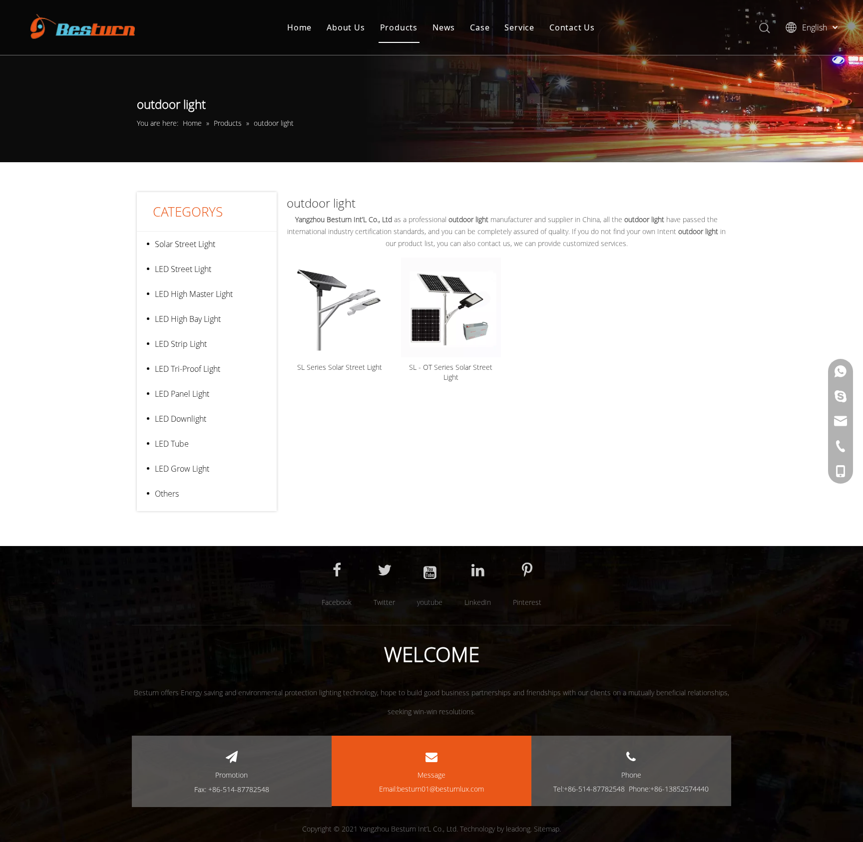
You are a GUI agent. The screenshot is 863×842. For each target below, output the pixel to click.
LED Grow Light (182, 468)
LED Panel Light (182, 393)
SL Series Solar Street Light (339, 367)
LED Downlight (180, 418)
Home (299, 27)
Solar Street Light (185, 244)
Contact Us (572, 27)
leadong (518, 829)
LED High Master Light (194, 293)
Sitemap (546, 829)
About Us (346, 27)
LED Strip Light (181, 343)
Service (519, 27)
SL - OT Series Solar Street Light (450, 372)
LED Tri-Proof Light (187, 368)
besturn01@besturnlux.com (440, 789)
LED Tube (172, 443)
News (443, 27)
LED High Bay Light (188, 318)
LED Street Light (183, 269)
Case (479, 27)
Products (399, 27)
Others (167, 493)
